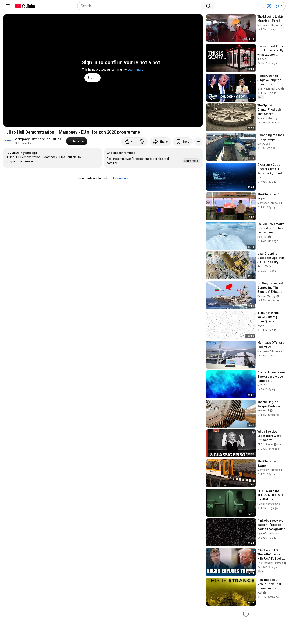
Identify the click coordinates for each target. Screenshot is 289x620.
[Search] (208, 6)
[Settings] (257, 5)
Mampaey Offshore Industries (37, 139)
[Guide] (7, 5)
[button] (153, 158)
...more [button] (28, 161)
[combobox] (141, 5)
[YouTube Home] (25, 6)
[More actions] (198, 141)
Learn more (135, 69)
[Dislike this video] (142, 141)
